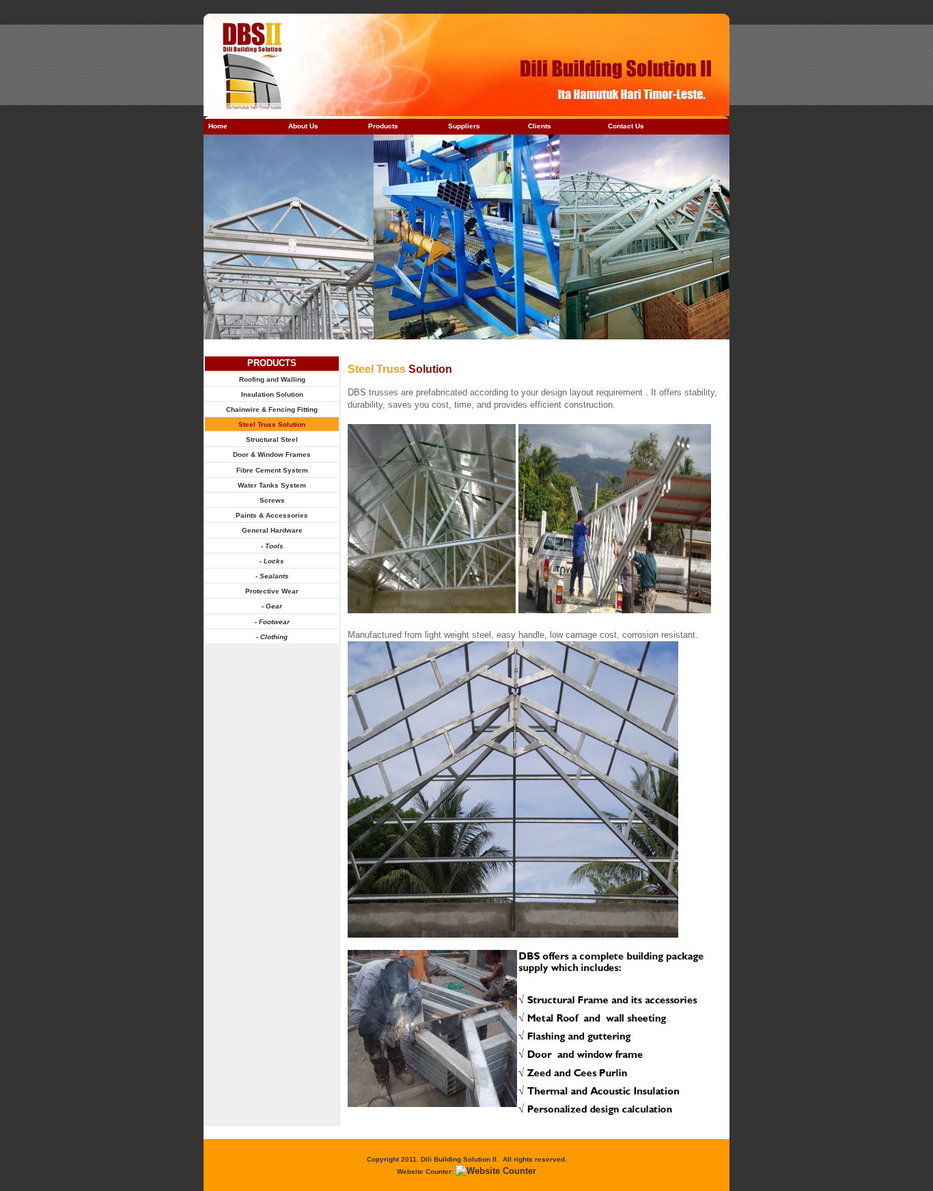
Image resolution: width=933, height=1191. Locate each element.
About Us (303, 126)
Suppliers (464, 126)
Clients (539, 126)
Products (383, 126)
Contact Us (626, 126)
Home (217, 126)
